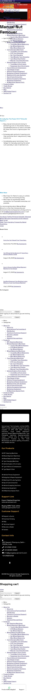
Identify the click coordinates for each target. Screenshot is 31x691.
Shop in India (29, 14)
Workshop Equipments (12, 19)
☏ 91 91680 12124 (6, 1)
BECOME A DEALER (22, 4)
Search (17, 311)
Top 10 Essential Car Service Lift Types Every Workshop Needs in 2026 (15, 253)
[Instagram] (9, 563)
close (2, 226)
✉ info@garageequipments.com (10, 2)
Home (2, 19)
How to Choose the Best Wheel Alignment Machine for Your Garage (14, 268)
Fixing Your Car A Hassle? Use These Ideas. (14, 240)
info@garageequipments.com (14, 212)
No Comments (21, 244)
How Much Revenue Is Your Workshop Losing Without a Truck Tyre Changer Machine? (15, 282)
